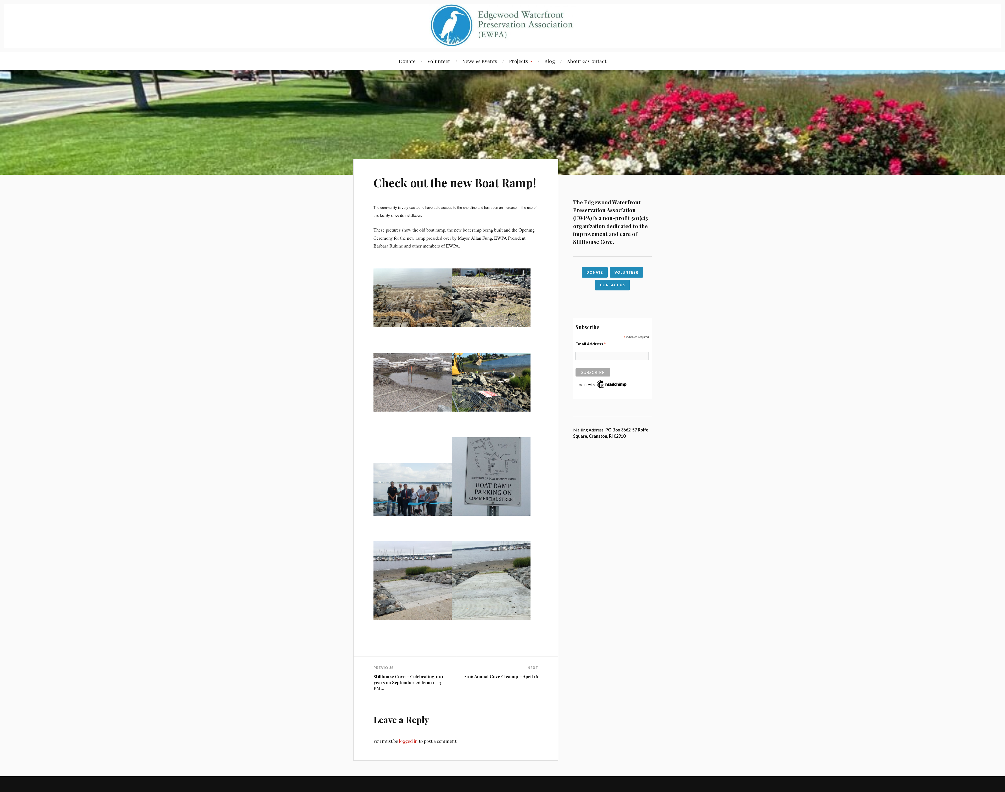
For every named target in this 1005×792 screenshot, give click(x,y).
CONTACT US (612, 285)
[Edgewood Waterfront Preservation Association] (502, 25)
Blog (549, 61)
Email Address (591, 343)
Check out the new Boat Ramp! (454, 182)
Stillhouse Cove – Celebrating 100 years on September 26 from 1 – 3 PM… (408, 682)
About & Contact (586, 61)
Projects (518, 61)
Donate (407, 61)
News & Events (479, 61)
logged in (408, 741)
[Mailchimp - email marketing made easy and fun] (603, 388)
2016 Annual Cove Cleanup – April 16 (501, 676)
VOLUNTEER (626, 272)
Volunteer (438, 61)
